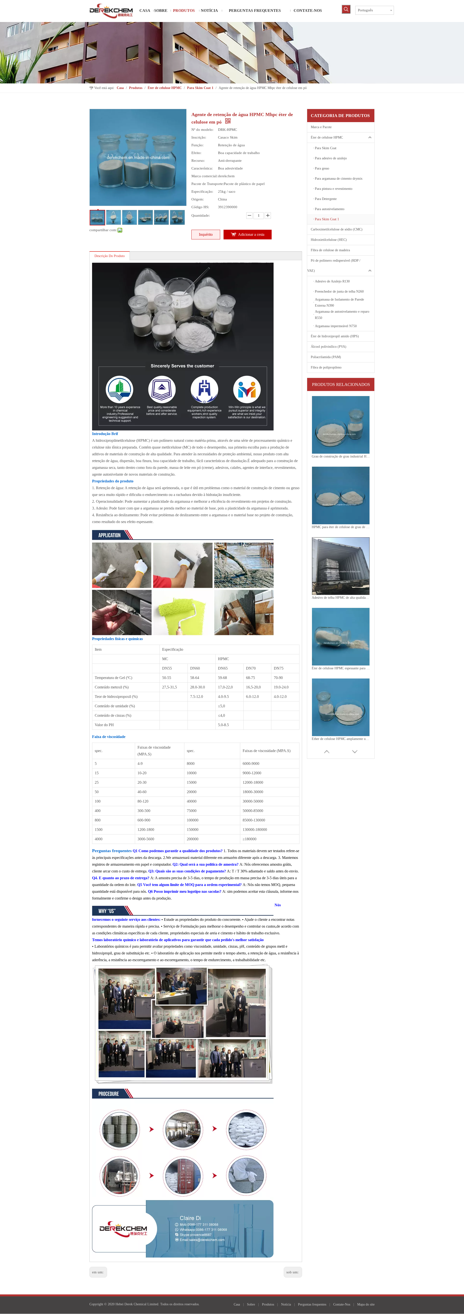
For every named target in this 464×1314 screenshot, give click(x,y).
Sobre (251, 1304)
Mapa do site (366, 1304)
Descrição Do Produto (109, 256)
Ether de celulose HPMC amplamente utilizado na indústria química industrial (341, 668)
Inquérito (206, 234)
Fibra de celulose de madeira (330, 250)
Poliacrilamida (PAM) (326, 357)
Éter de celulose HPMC (327, 137)
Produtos (268, 1304)
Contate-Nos (341, 1304)
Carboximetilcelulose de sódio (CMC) (336, 229)
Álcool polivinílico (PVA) (328, 346)
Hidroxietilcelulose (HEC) (329, 240)
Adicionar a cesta (251, 234)
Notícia (286, 1304)
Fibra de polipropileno (326, 367)
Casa (237, 1304)
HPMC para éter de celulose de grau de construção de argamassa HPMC (341, 456)
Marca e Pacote (321, 127)
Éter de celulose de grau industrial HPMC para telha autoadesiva (341, 739)
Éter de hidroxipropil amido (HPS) (335, 336)
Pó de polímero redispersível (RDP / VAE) (333, 266)
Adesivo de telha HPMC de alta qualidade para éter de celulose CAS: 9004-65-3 (341, 527)
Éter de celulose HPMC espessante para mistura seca (341, 597)
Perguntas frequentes (312, 1304)
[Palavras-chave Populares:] (346, 9)
